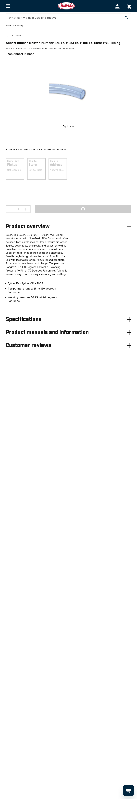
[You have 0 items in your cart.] (129, 6)
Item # (36, 48)
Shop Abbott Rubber (20, 54)
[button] (117, 6)
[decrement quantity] (10, 209)
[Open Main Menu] (8, 6)
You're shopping (14, 25)
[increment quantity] (25, 209)
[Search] (126, 17)
